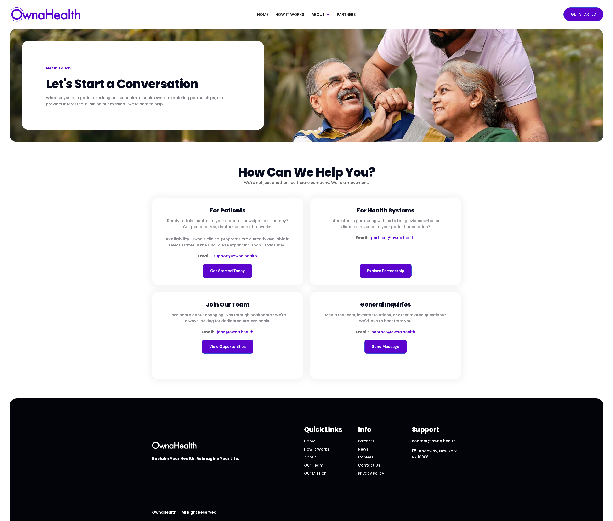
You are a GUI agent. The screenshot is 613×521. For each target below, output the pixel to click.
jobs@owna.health (235, 332)
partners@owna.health (393, 237)
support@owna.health (235, 256)
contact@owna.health (393, 332)
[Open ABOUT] (328, 14)
